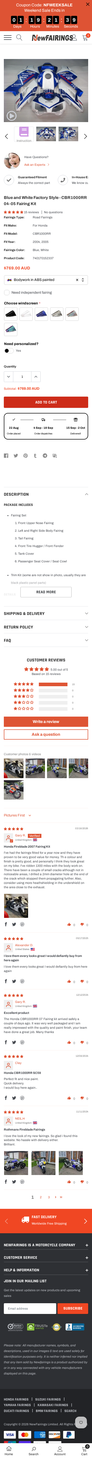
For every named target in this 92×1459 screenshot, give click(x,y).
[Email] (54, 455)
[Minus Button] (8, 377)
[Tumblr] (35, 455)
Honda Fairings (16, 1399)
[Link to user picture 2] (43, 1163)
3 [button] (49, 1197)
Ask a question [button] (46, 734)
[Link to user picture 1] (16, 906)
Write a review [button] (46, 721)
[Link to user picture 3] (71, 1163)
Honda (43, 225)
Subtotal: (10, 388)
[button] (14, 212)
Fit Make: (10, 225)
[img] (13, 829)
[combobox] (46, 280)
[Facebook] (6, 455)
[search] (19, 37)
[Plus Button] (35, 377)
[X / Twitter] (16, 455)
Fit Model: (11, 233)
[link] (11, 116)
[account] (74, 37)
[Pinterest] (25, 455)
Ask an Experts (35, 165)
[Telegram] (45, 455)
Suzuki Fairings (48, 1399)
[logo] (52, 37)
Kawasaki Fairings (53, 1405)
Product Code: (14, 258)
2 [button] (41, 1197)
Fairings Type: (14, 217)
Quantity (10, 366)
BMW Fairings (47, 1411)
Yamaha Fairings (18, 1405)
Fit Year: (9, 242)
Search (70, 1411)
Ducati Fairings (17, 1411)
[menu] (8, 37)
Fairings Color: (14, 250)
